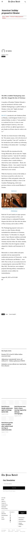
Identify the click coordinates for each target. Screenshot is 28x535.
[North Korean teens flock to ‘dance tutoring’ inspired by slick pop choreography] (20, 402)
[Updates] (3, 51)
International (21, 517)
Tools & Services (22, 521)
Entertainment (4, 515)
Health (2, 519)
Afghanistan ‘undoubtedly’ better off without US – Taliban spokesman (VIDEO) (13, 360)
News (7, 314)
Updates (7, 16)
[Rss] (10, 521)
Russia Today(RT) (12, 314)
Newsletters (21, 519)
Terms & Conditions (21, 524)
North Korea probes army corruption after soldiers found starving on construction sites (7, 426)
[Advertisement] (14, 34)
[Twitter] (10, 515)
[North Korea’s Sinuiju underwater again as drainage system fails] (7, 402)
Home (3, 16)
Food (2, 517)
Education (3, 513)
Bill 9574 (4, 115)
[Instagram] (10, 518)
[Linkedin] (21, 59)
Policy (20, 526)
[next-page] (5, 435)
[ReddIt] (14, 59)
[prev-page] (2, 435)
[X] (11, 59)
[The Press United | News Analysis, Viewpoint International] (16, 2)
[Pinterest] (24, 59)
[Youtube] (10, 520)
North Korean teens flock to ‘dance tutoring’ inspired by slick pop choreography (20, 410)
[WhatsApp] (18, 59)
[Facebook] (7, 59)
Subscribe (14, 487)
